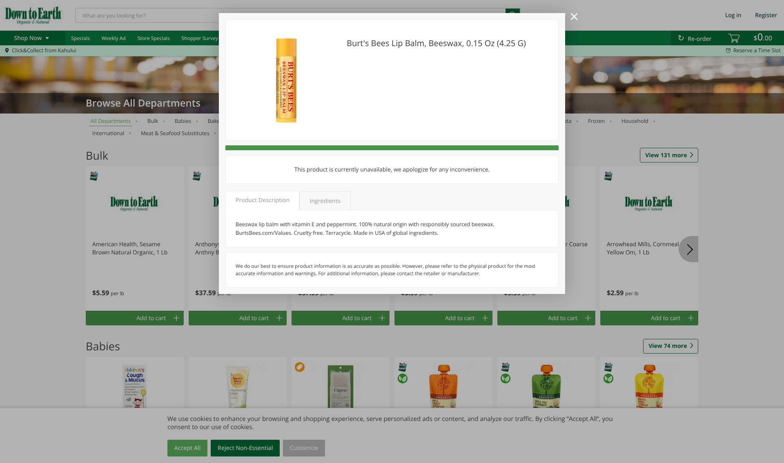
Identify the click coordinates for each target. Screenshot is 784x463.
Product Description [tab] (263, 200)
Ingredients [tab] (325, 201)
